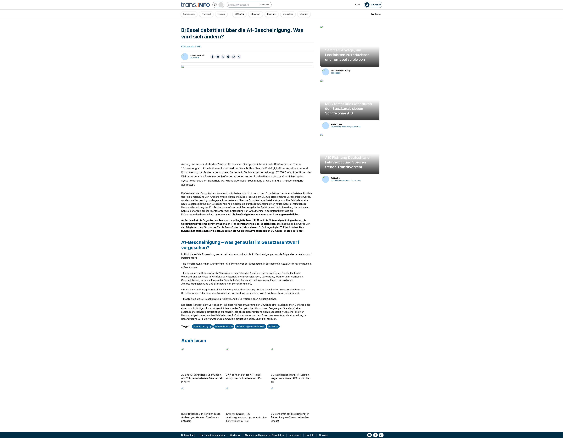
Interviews (256, 14)
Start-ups (271, 14)
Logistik (221, 14)
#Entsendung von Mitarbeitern (250, 326)
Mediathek (288, 14)
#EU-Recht (273, 326)
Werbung (376, 14)
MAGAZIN (239, 14)
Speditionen (189, 14)
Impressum (295, 435)
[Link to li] (381, 435)
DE (356, 5)
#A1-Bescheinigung (202, 326)
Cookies (323, 435)
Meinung (304, 14)
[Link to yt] (369, 435)
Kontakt (310, 435)
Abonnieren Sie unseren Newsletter (264, 435)
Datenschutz (188, 435)
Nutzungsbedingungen (212, 435)
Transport (206, 14)
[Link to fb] (375, 435)
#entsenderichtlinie (223, 326)
